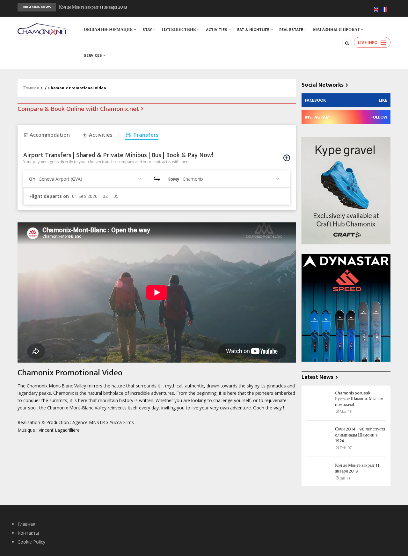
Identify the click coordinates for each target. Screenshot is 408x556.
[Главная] (43, 29)
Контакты (28, 533)
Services (93, 55)
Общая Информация (109, 29)
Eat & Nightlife (253, 29)
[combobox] (90, 178)
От (32, 179)
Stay (147, 29)
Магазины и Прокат (337, 29)
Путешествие (179, 29)
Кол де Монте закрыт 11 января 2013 (93, 7)
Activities (217, 29)
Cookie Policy (31, 542)
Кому (173, 179)
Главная (31, 87)
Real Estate (291, 29)
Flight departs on (49, 196)
